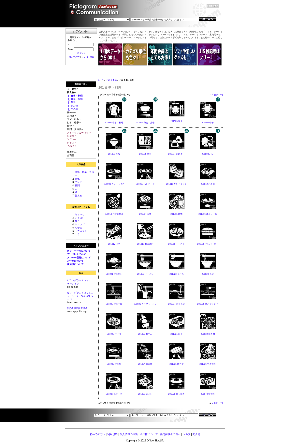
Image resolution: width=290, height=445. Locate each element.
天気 (77, 178)
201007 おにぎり (176, 154)
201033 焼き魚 (114, 364)
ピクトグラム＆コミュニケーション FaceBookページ (80, 296)
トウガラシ (81, 231)
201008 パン (208, 154)
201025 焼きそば (114, 304)
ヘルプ (186, 434)
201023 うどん (176, 274)
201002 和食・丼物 (145, 122)
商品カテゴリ (81, 84)
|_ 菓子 (71, 102)
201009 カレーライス (114, 184)
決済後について (75, 264)
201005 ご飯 (114, 154)
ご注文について (75, 261)
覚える (78, 195)
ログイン (81, 53)
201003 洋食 (176, 121)
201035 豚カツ (176, 364)
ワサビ (78, 227)
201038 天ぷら (145, 394)
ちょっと (79, 214)
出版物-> (71, 136)
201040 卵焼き (208, 394)
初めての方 (74, 57)
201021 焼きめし (114, 274)
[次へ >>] (218, 94)
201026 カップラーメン (145, 304)
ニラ (77, 234)
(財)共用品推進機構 (77, 308)
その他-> (71, 146)
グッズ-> (71, 142)
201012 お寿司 (208, 184)
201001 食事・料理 (114, 122)
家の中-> (71, 112)
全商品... (71, 155)
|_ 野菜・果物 (75, 99)
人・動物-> (73, 89)
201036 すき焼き (207, 364)
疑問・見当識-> (75, 129)
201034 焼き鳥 (145, 364)
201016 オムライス (207, 214)
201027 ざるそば (176, 304)
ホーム (101, 80)
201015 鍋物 (176, 214)
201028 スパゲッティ (207, 304)
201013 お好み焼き (114, 214)
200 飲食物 (112, 80)
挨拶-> (70, 126)
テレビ (78, 182)
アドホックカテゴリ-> (79, 132)
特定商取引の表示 (170, 434)
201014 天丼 (145, 214)
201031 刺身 (176, 334)
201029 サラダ (114, 334)
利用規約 (112, 434)
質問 (77, 185)
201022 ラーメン (145, 274)
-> (71, 92)
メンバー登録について (79, 257)
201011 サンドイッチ (176, 184)
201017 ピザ (114, 244)
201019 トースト (176, 244)
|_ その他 (72, 109)
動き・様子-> (74, 122)
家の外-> (71, 115)
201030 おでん (145, 334)
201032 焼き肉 (208, 334)
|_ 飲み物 (72, 105)
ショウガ (79, 224)
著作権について (149, 434)
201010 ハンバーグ (145, 184)
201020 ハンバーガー (207, 244)
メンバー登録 (87, 57)
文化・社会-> (74, 119)
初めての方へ (97, 434)
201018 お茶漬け (145, 244)
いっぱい (79, 217)
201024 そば (208, 274)
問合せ (196, 434)
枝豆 (77, 221)
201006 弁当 (145, 154)
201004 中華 (208, 122)
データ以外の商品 (76, 254)
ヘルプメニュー (81, 246)
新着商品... (72, 152)
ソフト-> (71, 139)
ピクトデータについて (79, 250)
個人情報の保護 (129, 434)
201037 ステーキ (114, 394)
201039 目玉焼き (176, 394)
